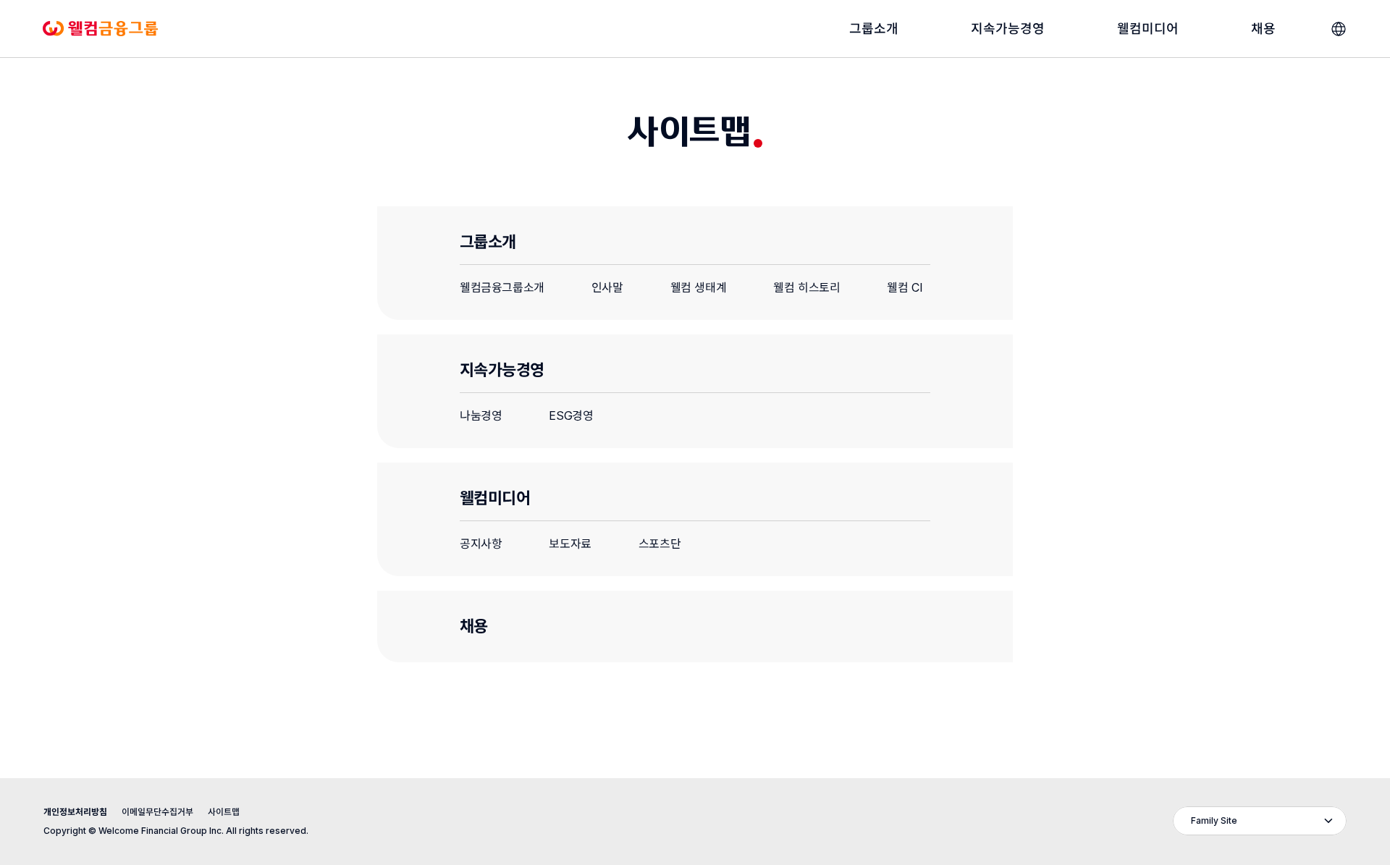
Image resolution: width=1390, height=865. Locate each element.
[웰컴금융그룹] (100, 28)
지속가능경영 (502, 369)
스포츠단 (660, 543)
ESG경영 (571, 415)
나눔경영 (481, 415)
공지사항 (481, 543)
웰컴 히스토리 (806, 287)
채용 (474, 626)
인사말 (607, 287)
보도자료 (570, 543)
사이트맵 (224, 811)
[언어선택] (1338, 28)
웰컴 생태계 (698, 287)
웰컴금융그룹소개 (502, 287)
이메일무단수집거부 (157, 811)
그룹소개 (488, 241)
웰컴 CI (904, 287)
